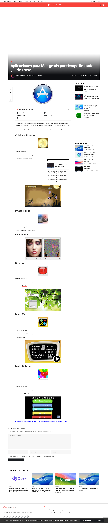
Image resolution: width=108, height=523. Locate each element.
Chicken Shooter (22, 113)
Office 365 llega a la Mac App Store (61, 165)
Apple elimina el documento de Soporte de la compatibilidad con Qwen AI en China (18, 490)
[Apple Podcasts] (103, 1)
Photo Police (21, 115)
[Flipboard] (101, 1)
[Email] (81, 75)
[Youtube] (28, 516)
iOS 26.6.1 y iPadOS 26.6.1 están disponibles (91, 153)
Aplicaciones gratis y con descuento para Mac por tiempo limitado (57, 172)
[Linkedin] (13, 516)
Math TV (47, 113)
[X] (91, 1)
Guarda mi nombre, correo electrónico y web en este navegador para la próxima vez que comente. (32, 456)
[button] (9, 4)
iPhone (26, 1)
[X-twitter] (16, 516)
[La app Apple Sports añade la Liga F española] (79, 115)
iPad (38, 1)
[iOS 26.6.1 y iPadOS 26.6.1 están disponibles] (79, 155)
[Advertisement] (54, 19)
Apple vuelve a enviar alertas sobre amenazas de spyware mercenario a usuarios (91, 97)
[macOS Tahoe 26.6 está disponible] (89, 479)
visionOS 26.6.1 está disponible (89, 167)
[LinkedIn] (98, 1)
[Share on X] (79, 75)
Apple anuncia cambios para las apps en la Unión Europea (91, 106)
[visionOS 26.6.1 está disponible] (79, 169)
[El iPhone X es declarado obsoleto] (79, 162)
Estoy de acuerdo (87, 520)
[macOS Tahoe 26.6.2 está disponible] (79, 148)
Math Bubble (48, 115)
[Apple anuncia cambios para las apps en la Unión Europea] (79, 107)
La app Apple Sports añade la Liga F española (91, 114)
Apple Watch (86, 91)
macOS (20, 1)
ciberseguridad (7, 1)
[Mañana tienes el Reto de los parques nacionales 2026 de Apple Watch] (79, 88)
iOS (84, 102)
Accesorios (86, 170)
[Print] (86, 75)
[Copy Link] (84, 75)
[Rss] (104, 1)
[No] (106, 520)
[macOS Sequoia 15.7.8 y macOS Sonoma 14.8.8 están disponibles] (65, 479)
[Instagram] (96, 1)
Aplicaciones (43, 1)
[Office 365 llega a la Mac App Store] (50, 165)
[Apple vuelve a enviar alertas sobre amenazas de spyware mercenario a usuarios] (79, 97)
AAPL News (32, 1)
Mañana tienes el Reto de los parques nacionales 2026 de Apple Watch (91, 87)
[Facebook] (89, 1)
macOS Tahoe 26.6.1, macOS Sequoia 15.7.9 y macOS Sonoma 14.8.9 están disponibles (41, 490)
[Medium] (100, 1)
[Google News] (95, 1)
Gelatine (24, 286)
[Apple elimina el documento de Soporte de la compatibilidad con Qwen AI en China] (19, 479)
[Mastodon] (19, 516)
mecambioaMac (21, 75)
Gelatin (20, 118)
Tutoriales (15, 1)
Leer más (99, 520)
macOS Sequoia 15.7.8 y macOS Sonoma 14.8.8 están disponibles (64, 489)
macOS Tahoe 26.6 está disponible (88, 488)
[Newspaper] (7, 516)
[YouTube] (93, 1)
